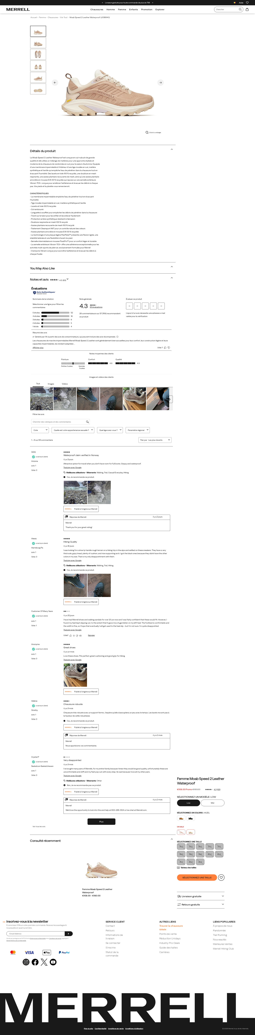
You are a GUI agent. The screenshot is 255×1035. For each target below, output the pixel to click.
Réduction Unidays (169, 938)
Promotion (146, 9)
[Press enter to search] (240, 9)
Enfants (133, 9)
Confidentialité (101, 1029)
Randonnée (219, 930)
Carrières (164, 952)
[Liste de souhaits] (247, 2)
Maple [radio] (181, 818)
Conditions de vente (55, 938)
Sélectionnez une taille (189, 842)
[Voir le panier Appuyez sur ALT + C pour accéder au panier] (247, 9)
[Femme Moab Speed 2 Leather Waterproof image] (101, 866)
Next (160, 82)
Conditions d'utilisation (134, 1029)
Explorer (160, 9)
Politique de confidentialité (38, 938)
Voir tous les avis (39, 826)
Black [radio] (190, 818)
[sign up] (69, 933)
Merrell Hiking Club (223, 948)
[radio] (189, 803)
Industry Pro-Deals (169, 943)
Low (188, 803)
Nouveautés (219, 939)
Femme (122, 9)
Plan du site (88, 1029)
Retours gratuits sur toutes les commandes (128, 3)
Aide (241, 2)
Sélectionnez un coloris (193, 813)
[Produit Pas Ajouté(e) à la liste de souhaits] (221, 877)
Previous (55, 82)
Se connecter (113, 943)
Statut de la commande (112, 954)
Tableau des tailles (188, 868)
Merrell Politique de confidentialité (16, 940)
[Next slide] (152, 2)
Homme (111, 9)
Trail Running (220, 935)
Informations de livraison (114, 937)
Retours (110, 930)
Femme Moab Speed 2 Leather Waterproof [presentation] (200, 780)
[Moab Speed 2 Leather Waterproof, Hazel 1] (107, 82)
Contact (110, 925)
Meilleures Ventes (222, 944)
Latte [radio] (190, 832)
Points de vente (168, 933)
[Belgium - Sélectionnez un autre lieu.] (235, 3)
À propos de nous (222, 925)
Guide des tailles (168, 947)
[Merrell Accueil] (18, 9)
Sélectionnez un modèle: (196, 796)
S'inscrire (111, 947)
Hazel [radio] (181, 832)
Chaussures (96, 9)
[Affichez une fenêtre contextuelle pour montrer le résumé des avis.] (68, 279)
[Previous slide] (102, 2)
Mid (212, 803)
